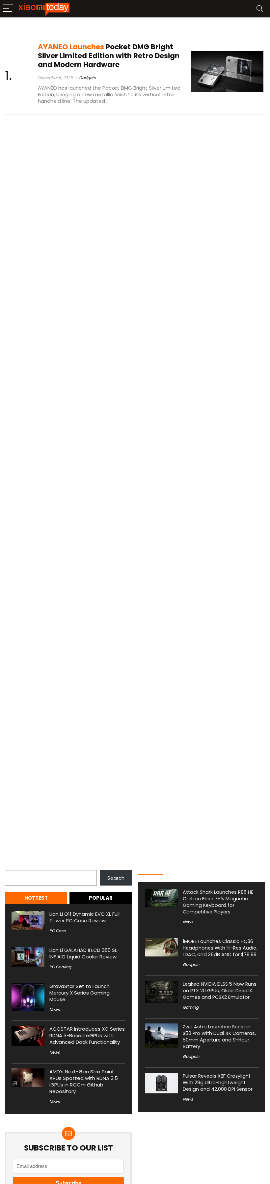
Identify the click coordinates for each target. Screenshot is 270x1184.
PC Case (57, 930)
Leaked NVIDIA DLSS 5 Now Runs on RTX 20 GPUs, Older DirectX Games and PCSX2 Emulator (219, 990)
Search (13, 866)
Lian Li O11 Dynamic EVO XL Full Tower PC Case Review (84, 917)
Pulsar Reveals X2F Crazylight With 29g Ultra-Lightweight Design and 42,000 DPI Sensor (218, 1082)
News (54, 1009)
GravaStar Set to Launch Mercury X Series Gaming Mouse (79, 993)
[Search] (260, 8)
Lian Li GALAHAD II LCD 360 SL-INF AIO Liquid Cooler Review (84, 953)
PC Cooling (60, 967)
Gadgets (87, 77)
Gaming (191, 1007)
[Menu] (8, 8)
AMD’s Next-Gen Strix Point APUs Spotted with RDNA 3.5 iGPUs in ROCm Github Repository (83, 1081)
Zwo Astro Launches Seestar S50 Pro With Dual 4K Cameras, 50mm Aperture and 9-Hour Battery (219, 1036)
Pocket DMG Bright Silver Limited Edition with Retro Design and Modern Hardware (108, 56)
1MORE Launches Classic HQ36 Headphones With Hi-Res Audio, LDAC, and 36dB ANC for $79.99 (220, 948)
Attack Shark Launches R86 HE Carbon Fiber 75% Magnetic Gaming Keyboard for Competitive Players (218, 902)
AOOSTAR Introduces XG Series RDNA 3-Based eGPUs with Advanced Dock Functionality (87, 1035)
